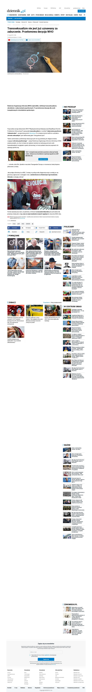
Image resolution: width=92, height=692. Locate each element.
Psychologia (57, 680)
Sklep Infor (9, 682)
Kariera (30, 687)
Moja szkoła (41, 677)
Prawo (56, 672)
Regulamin (37, 687)
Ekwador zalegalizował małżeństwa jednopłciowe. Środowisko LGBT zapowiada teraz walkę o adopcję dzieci (52, 253)
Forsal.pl (9, 677)
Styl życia (57, 682)
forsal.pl (45, 8)
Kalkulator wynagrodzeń (79, 682)
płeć (14, 223)
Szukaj (83, 11)
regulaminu (47, 655)
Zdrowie (10, 18)
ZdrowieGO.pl (67, 8)
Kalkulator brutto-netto (78, 680)
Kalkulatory (76, 670)
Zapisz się (46, 659)
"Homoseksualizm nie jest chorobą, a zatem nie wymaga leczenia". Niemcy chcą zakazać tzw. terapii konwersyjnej (15, 273)
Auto (25, 672)
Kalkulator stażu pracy (78, 675)
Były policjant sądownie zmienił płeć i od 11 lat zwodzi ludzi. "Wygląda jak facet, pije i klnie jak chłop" (15, 253)
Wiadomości (26, 677)
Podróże (26, 682)
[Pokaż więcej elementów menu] (84, 15)
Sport (25, 679)
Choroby (57, 679)
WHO (23, 223)
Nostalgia (18, 22)
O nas (15, 687)
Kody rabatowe (42, 674)
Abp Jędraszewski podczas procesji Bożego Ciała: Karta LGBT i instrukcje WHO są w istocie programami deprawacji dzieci (34, 253)
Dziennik (9, 24)
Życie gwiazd (42, 679)
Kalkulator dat (76, 672)
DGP (60, 8)
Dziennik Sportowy (43, 22)
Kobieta (40, 672)
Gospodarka (26, 675)
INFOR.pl (39, 8)
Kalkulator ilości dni (78, 674)
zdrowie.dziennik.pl (16, 24)
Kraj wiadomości (56, 302)
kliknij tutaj (54, 664)
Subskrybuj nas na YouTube (17, 40)
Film (40, 680)
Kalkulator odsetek (77, 679)
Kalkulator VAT (77, 677)
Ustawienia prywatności (73, 687)
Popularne (46, 302)
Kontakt (9, 687)
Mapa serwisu (60, 687)
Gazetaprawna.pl (11, 674)
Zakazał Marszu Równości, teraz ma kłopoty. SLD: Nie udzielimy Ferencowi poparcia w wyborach (52, 272)
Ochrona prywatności (48, 687)
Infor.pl (8, 672)
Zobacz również (43, 159)
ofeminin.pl (32, 133)
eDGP (8, 675)
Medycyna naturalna (59, 677)
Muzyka (41, 682)
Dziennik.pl (27, 670)
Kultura (40, 683)
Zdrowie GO (24, 22)
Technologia (26, 674)
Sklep (83, 8)
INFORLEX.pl (53, 8)
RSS (84, 687)
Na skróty (9, 670)
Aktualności (18, 18)
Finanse (57, 674)
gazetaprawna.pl (76, 8)
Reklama (23, 687)
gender (28, 223)
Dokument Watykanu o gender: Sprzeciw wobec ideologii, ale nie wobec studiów (34, 272)
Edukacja (41, 675)
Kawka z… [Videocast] (33, 22)
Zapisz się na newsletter (34, 40)
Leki (56, 675)
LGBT (18, 223)
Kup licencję (22, 218)
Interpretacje (10, 680)
